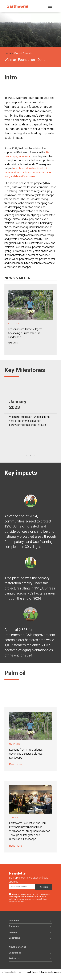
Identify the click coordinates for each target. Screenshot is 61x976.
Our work (14, 920)
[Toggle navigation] (50, 6)
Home (8, 53)
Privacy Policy (38, 972)
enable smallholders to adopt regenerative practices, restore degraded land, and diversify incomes (28, 173)
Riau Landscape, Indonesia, (27, 155)
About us (14, 926)
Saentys (57, 972)
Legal (28, 972)
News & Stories (17, 947)
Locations (14, 938)
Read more (12, 343)
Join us (13, 932)
